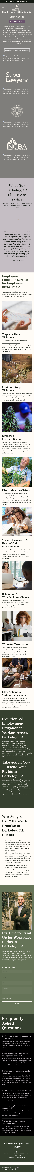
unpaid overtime (21, 341)
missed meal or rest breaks (11, 343)
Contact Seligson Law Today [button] (17, 1145)
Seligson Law (8, 203)
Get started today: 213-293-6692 (17, 1)
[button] (3, 7)
